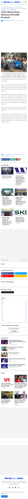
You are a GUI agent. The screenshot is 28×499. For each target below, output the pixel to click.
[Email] (19, 159)
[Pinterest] (17, 159)
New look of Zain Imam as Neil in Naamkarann (16, 348)
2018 (14, 320)
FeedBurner (17, 332)
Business (6, 154)
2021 (14, 312)
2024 (14, 305)
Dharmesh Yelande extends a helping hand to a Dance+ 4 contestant (17, 365)
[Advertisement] (14, 37)
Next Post (24, 260)
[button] (1, 2)
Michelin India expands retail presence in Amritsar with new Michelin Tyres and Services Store (6, 221)
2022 (14, 310)
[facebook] (9, 487)
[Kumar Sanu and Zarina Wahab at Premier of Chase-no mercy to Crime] (21, 395)
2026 (14, 300)
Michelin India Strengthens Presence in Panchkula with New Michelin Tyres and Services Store (21, 201)
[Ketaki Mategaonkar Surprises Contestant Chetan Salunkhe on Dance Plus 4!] (4, 342)
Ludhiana (23, 154)
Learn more (3, 493)
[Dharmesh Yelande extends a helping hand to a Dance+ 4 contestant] (4, 366)
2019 (14, 317)
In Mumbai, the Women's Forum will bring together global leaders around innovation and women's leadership (20, 180)
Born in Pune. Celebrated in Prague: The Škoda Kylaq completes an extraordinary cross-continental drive (7, 201)
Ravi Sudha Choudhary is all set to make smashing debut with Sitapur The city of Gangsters (21, 385)
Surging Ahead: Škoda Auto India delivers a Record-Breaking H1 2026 (20, 219)
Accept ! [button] (4, 496)
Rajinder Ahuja (8, 156)
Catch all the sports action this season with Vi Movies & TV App (7, 385)
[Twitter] (11, 159)
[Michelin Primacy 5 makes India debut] (7, 170)
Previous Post (5, 260)
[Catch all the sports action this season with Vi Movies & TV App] (7, 378)
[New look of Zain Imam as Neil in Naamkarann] (4, 349)
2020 (14, 315)
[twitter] (12, 487)
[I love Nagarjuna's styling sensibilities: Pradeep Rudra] (7, 395)
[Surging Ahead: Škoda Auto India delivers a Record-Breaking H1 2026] (21, 212)
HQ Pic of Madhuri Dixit (14, 352)
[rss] (18, 487)
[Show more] (22, 159)
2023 (14, 307)
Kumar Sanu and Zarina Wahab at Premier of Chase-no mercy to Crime (20, 402)
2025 (14, 303)
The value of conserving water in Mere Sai (17, 359)
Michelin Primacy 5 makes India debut (6, 176)
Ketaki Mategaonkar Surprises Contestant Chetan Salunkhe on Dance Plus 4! (17, 341)
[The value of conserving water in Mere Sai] (4, 360)
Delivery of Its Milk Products (14, 154)
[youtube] (15, 487)
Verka (13, 156)
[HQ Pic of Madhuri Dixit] (4, 354)
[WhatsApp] (14, 159)
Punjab (2, 156)
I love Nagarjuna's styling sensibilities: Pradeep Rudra (6, 401)
